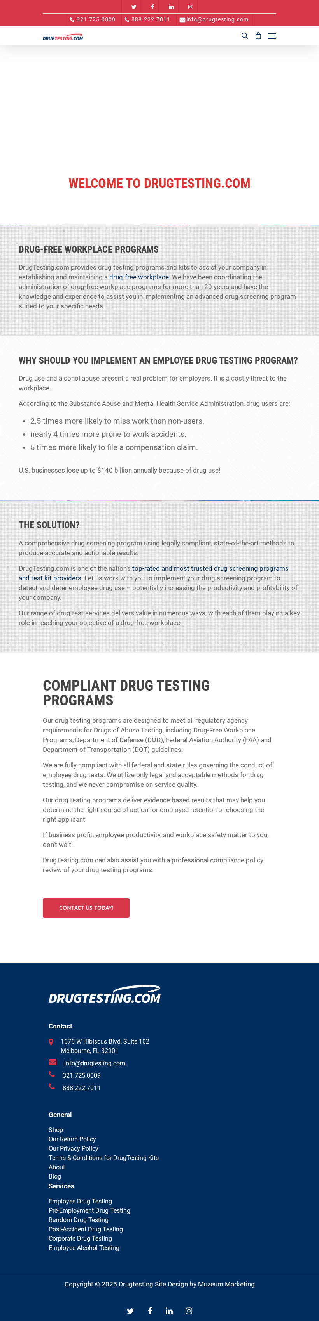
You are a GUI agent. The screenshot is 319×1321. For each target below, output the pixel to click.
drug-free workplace (139, 277)
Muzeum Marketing (226, 1284)
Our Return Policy (72, 1139)
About (57, 1167)
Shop (56, 1130)
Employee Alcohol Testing (84, 1248)
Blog (55, 1176)
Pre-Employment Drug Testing (89, 1210)
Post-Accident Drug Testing (86, 1229)
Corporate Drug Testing (80, 1238)
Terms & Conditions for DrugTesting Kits (104, 1158)
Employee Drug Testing (80, 1201)
